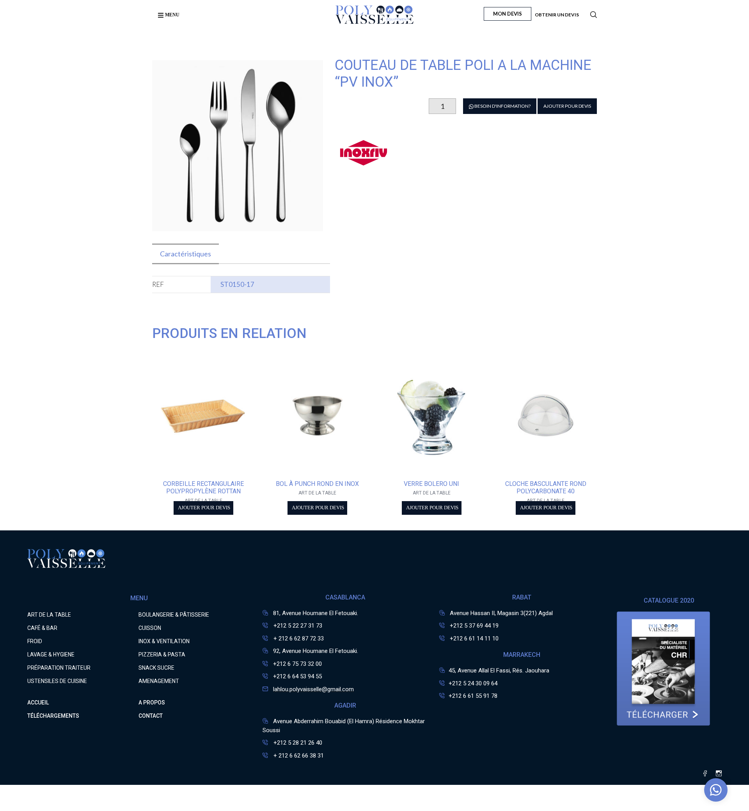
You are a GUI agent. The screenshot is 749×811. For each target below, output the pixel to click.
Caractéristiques (185, 253)
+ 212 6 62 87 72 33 (298, 638)
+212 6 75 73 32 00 (297, 663)
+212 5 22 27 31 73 (297, 625)
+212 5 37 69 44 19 (474, 625)
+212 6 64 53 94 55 (297, 676)
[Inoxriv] (364, 164)
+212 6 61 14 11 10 (474, 638)
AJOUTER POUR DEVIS (567, 106)
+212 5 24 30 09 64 (473, 683)
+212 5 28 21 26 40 (297, 742)
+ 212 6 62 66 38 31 (298, 755)
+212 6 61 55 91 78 (473, 695)
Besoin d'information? (502, 106)
